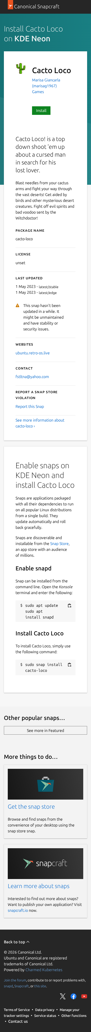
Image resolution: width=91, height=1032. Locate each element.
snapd (8, 986)
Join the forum (15, 980)
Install (41, 110)
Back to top (15, 942)
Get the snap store (31, 806)
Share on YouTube (84, 996)
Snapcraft (21, 986)
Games (38, 91)
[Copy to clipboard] (69, 605)
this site (40, 986)
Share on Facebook (73, 996)
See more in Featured (45, 730)
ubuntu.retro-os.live (33, 353)
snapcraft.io (18, 910)
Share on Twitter (63, 996)
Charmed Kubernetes (43, 969)
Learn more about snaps (38, 886)
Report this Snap (30, 406)
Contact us (18, 1021)
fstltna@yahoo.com (32, 376)
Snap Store (59, 543)
